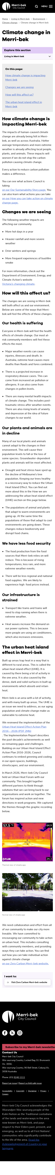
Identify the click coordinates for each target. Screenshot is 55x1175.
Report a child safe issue (30, 1083)
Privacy (43, 1091)
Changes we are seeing (19, 87)
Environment (39, 19)
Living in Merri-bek (20, 19)
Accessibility (7, 1091)
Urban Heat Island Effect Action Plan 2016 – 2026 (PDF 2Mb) (24, 729)
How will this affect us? (19, 94)
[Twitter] (12, 1033)
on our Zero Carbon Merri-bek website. (25, 963)
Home (5, 19)
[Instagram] (19, 1033)
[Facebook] (4, 1033)
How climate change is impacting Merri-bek (25, 77)
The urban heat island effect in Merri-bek (23, 104)
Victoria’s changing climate (18, 284)
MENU (44, 6)
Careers (5, 1094)
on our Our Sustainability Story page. (24, 190)
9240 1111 (19, 1077)
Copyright (20, 1091)
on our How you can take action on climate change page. (27, 200)
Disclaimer (32, 1091)
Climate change (9, 23)
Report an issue (9, 1083)
